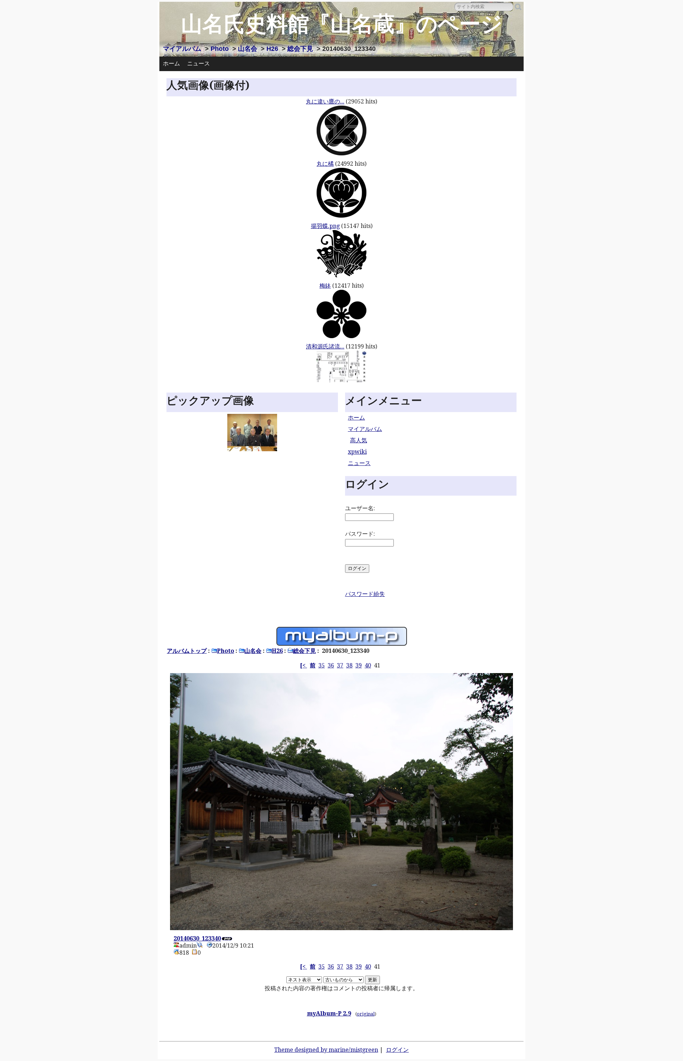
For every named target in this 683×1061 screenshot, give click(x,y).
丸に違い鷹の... (325, 101)
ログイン (397, 1049)
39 (358, 665)
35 (321, 665)
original (366, 1014)
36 (331, 665)
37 (340, 665)
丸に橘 (325, 163)
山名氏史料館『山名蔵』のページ (341, 24)
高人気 (358, 440)
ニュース (198, 63)
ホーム (171, 63)
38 (349, 665)
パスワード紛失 (365, 594)
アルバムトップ (187, 650)
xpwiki (357, 451)
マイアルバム (182, 48)
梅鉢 (325, 285)
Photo (220, 48)
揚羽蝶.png (325, 226)
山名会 (247, 48)
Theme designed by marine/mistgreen (326, 1049)
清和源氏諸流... (325, 346)
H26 (272, 48)
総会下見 (300, 48)
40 (368, 665)
